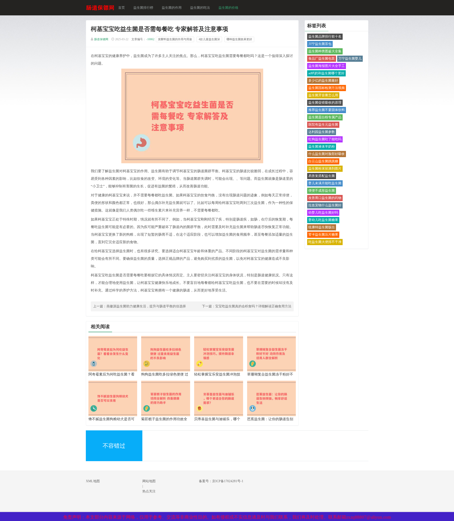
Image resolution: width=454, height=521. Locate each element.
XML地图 (93, 481)
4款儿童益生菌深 (209, 39)
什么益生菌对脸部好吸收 (326, 154)
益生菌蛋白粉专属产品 (324, 117)
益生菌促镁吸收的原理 (324, 102)
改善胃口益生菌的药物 (324, 198)
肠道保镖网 (101, 39)
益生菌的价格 (228, 7)
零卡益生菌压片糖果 (323, 234)
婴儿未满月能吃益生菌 (324, 183)
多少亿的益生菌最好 (323, 80)
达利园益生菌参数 (321, 132)
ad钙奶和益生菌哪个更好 (326, 73)
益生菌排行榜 (143, 7)
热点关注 (149, 491)
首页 (121, 7)
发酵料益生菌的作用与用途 (175, 39)
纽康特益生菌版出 (321, 227)
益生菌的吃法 (200, 7)
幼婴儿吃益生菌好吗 (323, 212)
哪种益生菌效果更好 (239, 39)
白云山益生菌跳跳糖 (323, 161)
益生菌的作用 (172, 7)
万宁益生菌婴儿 (350, 58)
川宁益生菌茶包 (320, 44)
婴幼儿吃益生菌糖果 (323, 220)
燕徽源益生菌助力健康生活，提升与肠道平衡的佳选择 (146, 306)
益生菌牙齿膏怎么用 (323, 95)
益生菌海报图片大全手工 (326, 66)
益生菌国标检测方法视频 (326, 88)
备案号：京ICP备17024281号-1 (221, 481)
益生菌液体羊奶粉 (321, 146)
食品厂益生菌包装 (321, 58)
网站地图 (149, 481)
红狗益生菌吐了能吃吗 (324, 139)
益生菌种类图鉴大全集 (324, 51)
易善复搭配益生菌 (321, 176)
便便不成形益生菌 (321, 190)
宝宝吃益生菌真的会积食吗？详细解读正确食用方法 (253, 306)
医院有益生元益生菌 (323, 124)
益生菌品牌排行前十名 (324, 36)
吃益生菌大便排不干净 (324, 242)
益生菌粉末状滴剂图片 (324, 168)
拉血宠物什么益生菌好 (324, 205)
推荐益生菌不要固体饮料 (326, 110)
